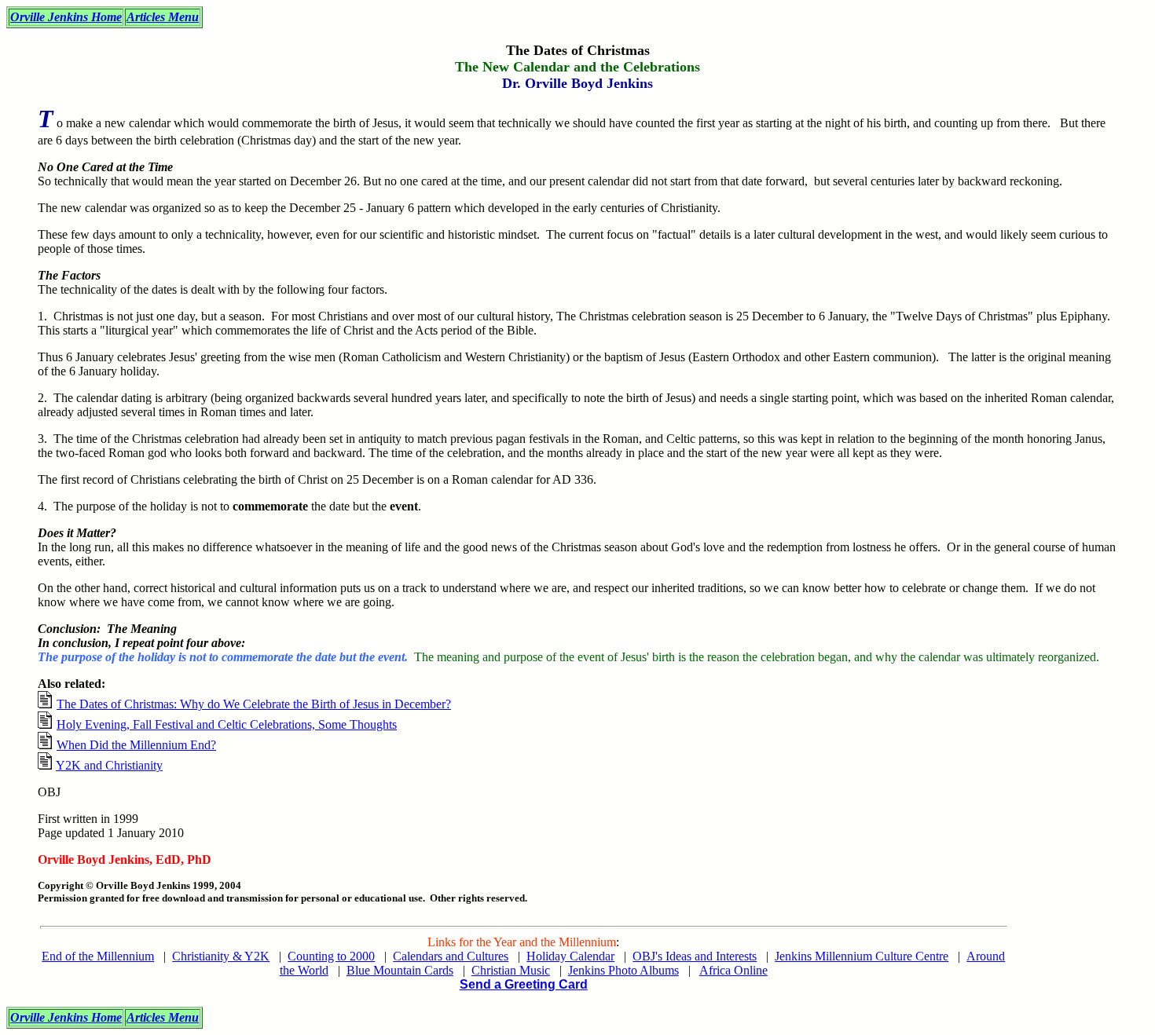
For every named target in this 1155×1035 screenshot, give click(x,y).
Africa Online (733, 970)
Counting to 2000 (331, 956)
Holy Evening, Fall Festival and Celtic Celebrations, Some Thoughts (227, 724)
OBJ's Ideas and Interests (694, 956)
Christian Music (510, 970)
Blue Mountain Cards (399, 970)
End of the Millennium (98, 956)
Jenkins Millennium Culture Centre (861, 956)
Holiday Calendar (570, 956)
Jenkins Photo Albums (623, 970)
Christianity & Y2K (221, 956)
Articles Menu (162, 17)
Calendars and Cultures (450, 956)
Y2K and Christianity (109, 765)
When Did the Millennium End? (136, 745)
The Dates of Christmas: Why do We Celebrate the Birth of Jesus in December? (254, 704)
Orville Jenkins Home (66, 17)
